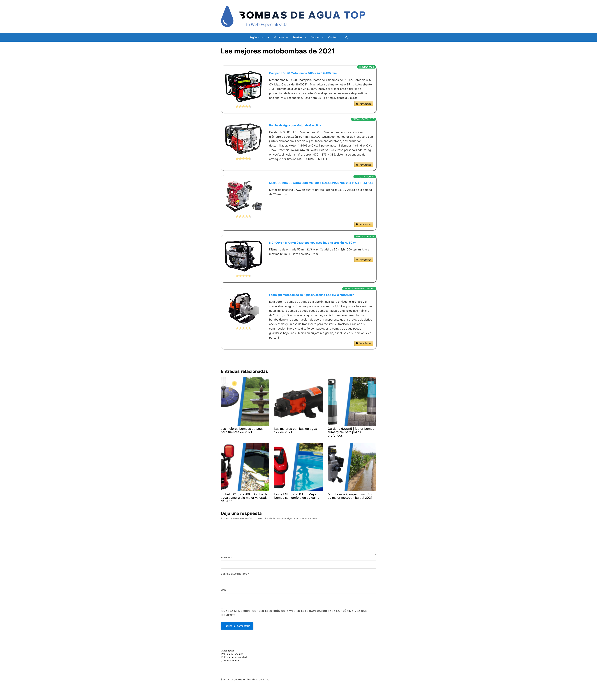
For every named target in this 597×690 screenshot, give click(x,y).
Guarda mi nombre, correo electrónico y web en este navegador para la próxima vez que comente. (294, 613)
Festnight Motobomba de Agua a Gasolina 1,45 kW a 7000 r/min (311, 294)
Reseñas (297, 37)
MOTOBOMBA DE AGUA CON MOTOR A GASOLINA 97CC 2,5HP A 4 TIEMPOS (321, 183)
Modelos (279, 37)
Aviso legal (227, 650)
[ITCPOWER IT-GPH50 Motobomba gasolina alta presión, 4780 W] (243, 256)
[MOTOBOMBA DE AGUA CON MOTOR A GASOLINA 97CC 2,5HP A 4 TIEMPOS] (243, 196)
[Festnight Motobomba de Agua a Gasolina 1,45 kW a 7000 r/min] (243, 308)
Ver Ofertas (365, 103)
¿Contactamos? (230, 660)
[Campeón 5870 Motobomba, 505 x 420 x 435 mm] (243, 86)
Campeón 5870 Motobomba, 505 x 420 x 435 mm (303, 73)
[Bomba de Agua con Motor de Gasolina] (243, 138)
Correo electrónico (235, 574)
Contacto (333, 37)
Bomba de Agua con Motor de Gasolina (295, 125)
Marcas (315, 37)
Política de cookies (232, 654)
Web (223, 590)
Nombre (227, 557)
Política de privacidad (234, 657)
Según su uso (257, 37)
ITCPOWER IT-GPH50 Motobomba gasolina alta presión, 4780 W (312, 242)
